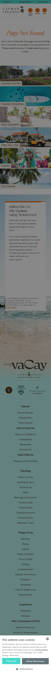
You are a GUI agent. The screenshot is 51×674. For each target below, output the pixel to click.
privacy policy (41, 650)
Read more (14, 655)
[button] (25, 669)
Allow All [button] (11, 661)
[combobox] (47, 638)
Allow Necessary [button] (35, 661)
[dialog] (25, 654)
